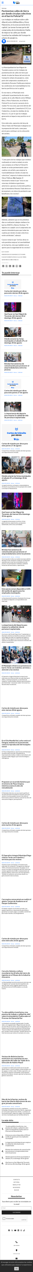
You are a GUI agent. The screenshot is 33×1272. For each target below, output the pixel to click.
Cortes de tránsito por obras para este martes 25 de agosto (15, 824)
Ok (16, 1269)
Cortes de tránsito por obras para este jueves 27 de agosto (16, 391)
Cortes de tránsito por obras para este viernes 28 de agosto (16, 292)
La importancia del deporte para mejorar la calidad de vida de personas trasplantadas (16, 415)
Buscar (16, 1190)
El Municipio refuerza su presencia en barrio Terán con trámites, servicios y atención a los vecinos (16, 668)
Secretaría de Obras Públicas (10, 260)
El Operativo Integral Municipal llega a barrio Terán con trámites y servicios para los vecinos (16, 857)
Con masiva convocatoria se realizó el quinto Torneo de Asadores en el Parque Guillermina (16, 901)
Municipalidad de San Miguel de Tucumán (13, 255)
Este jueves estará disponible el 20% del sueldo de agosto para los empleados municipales (16, 591)
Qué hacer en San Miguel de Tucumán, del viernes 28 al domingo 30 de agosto (15, 316)
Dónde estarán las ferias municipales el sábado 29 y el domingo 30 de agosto (15, 341)
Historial (16, 1182)
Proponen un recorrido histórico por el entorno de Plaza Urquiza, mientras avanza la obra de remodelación (16, 785)
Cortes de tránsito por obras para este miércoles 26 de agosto (15, 939)
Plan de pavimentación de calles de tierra (14, 257)
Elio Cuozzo (5, 252)
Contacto (16, 1180)
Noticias (4, 8)
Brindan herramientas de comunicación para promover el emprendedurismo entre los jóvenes (16, 367)
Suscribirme (16, 1212)
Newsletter (16, 1185)
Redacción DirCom (12, 41)
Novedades (16, 1187)
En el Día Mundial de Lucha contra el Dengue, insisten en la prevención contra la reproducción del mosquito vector (16, 743)
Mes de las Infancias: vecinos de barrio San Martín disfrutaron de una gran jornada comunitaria (16, 1101)
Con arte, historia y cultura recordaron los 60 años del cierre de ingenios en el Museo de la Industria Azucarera (16, 974)
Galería (24, 46)
